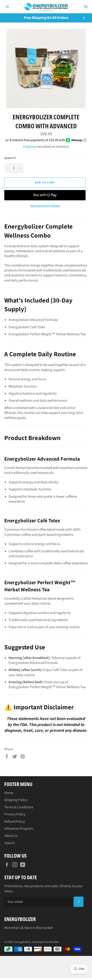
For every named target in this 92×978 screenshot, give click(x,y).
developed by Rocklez (45, 942)
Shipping (29, 146)
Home (8, 792)
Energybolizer (22, 942)
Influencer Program (18, 828)
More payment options (45, 206)
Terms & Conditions (18, 807)
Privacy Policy (14, 814)
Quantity (10, 158)
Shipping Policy (15, 800)
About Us (11, 835)
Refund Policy (14, 821)
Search (9, 843)
